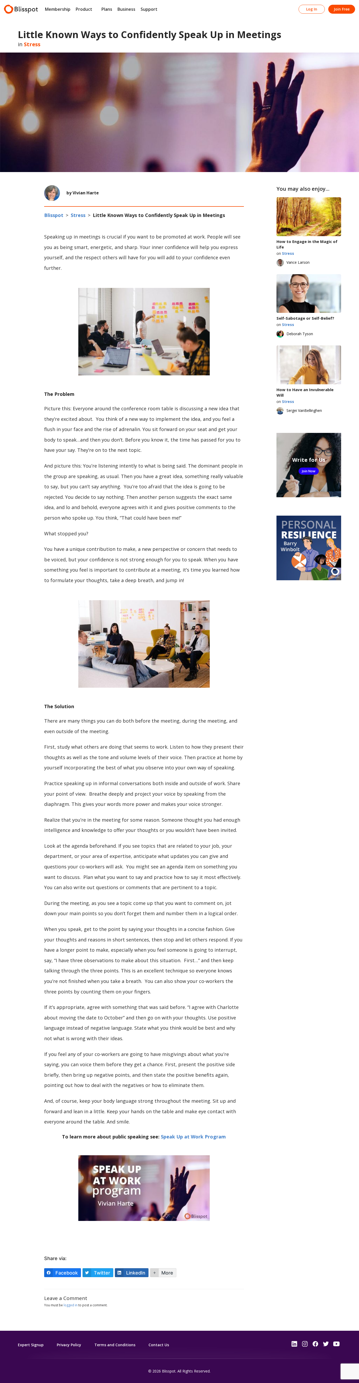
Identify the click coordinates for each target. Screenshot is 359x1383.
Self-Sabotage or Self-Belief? (305, 318)
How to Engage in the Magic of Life (306, 244)
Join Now (308, 471)
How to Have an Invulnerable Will (305, 392)
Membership (57, 9)
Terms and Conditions (114, 1344)
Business (126, 9)
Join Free (342, 9)
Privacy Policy (69, 1344)
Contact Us (158, 1344)
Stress (32, 44)
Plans (106, 9)
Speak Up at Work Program (193, 1136)
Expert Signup (31, 1344)
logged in (71, 1305)
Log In (311, 9)
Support (149, 9)
